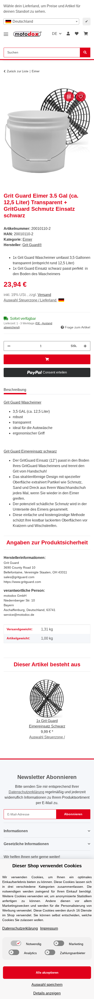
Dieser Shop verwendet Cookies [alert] (47, 865)
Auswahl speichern (47, 985)
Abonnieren (73, 814)
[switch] (16, 943)
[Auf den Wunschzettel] (81, 97)
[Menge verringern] (9, 346)
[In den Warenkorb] (7, 85)
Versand (44, 295)
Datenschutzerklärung (26, 792)
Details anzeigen (47, 993)
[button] (68, 33)
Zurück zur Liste (17, 71)
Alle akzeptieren (47, 972)
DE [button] (54, 34)
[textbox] (41, 21)
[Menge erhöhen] (85, 346)
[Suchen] (85, 52)
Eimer (27, 239)
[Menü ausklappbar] (6, 32)
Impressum (49, 928)
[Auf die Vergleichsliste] (69, 97)
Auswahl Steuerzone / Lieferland (30, 300)
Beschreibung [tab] (15, 390)
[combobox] (41, 21)
